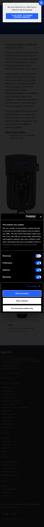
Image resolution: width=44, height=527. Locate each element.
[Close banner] (40, 216)
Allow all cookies (22, 293)
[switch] (38, 263)
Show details (32, 286)
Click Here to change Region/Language (22, 16)
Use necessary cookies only (22, 308)
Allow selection (22, 301)
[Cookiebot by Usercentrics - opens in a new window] (27, 216)
